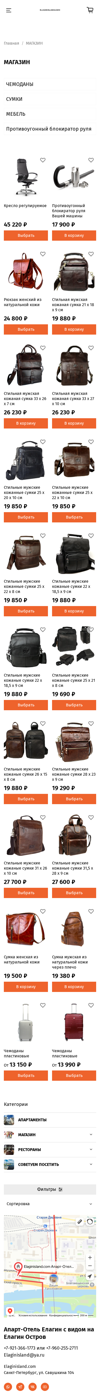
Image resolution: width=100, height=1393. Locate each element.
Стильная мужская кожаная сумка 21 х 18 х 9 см (73, 304)
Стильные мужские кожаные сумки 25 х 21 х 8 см (73, 680)
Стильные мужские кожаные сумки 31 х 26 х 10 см (25, 868)
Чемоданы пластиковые (16, 1053)
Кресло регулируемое (25, 205)
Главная (11, 43)
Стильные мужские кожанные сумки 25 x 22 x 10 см (72, 492)
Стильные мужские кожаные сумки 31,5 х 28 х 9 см (72, 868)
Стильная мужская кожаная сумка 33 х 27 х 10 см (73, 398)
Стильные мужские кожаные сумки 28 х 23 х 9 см (74, 774)
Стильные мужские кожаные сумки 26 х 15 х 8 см (25, 774)
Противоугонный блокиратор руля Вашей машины (68, 210)
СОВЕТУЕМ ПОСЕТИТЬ (38, 1164)
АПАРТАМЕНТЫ (32, 1119)
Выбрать (26, 235)
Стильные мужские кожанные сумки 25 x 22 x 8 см (24, 586)
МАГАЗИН (27, 1134)
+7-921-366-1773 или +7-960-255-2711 (41, 1348)
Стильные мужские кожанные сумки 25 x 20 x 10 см (24, 492)
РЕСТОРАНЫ (29, 1149)
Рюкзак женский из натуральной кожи (23, 302)
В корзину (74, 235)
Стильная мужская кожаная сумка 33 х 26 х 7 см (25, 398)
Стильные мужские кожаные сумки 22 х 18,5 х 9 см (71, 586)
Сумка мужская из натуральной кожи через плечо (70, 962)
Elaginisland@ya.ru (24, 1355)
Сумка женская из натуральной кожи (22, 959)
